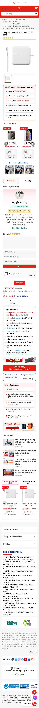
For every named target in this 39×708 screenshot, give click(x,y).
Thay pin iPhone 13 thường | (10, 633)
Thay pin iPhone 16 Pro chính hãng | (16, 635)
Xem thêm (33, 652)
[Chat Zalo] (28, 697)
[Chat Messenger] (34, 697)
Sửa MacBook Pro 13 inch (13, 24)
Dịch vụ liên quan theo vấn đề (10, 482)
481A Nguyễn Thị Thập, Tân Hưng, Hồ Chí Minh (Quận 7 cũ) (20, 416)
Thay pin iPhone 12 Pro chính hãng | (23, 642)
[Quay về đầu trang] (34, 692)
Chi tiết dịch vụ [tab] (11, 181)
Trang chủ (5, 19)
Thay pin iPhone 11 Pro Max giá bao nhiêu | (15, 640)
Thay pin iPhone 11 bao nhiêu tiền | (26, 637)
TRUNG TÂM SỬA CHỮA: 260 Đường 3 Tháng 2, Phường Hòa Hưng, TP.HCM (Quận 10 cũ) (20, 396)
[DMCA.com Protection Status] (24, 686)
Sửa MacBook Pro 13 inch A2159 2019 (18, 26)
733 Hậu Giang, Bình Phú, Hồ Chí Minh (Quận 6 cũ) (19, 410)
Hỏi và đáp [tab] (28, 181)
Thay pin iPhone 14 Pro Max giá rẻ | (14, 646)
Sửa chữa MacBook (18, 19)
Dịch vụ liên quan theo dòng (28, 482)
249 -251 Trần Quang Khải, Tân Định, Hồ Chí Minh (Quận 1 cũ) (19, 403)
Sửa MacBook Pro (11, 22)
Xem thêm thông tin (19, 228)
